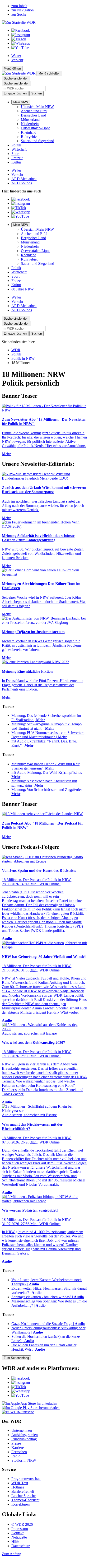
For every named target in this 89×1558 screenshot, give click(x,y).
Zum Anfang (11, 1554)
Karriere (17, 1448)
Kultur (16, 162)
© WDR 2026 (22, 1524)
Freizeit (17, 158)
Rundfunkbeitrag (24, 1439)
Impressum (19, 1529)
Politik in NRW (23, 358)
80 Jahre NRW (22, 289)
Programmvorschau (26, 1479)
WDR (15, 350)
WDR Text (19, 1483)
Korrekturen (20, 1504)
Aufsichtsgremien (24, 1435)
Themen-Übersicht (25, 1500)
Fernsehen (19, 1452)
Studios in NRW (23, 1460)
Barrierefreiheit (22, 1491)
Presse (16, 1443)
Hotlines (17, 1487)
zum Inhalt (19, 6)
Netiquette (19, 1537)
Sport (15, 154)
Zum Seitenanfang (16, 1358)
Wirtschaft (19, 149)
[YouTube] (20, 48)
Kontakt (17, 1533)
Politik (16, 145)
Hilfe (15, 1541)
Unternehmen (21, 1430)
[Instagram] (20, 35)
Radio (15, 1456)
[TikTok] (18, 39)
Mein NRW (20, 102)
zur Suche (18, 14)
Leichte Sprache (23, 1496)
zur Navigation (22, 10)
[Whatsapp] (20, 43)
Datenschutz (20, 1546)
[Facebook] (20, 30)
